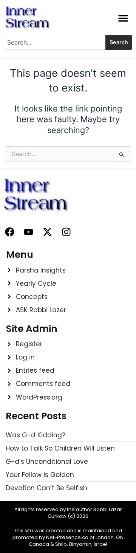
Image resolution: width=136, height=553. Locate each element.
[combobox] (54, 42)
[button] (123, 18)
